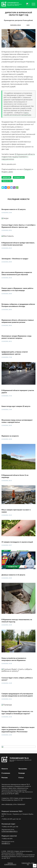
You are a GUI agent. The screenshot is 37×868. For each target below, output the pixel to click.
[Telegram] (11, 187)
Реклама (5, 777)
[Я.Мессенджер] (3, 187)
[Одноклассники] (8, 187)
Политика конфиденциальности (10, 863)
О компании (6, 773)
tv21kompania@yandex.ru (9, 831)
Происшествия (7, 181)
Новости (5, 768)
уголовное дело (19, 177)
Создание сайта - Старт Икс (28, 863)
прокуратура (6, 177)
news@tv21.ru (6, 843)
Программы (22, 768)
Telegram (28, 169)
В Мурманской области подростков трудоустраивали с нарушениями (18, 156)
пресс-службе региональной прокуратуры (17, 114)
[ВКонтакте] (5, 187)
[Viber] (14, 187)
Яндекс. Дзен (7, 172)
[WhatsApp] (17, 187)
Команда (21, 773)
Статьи (21, 777)
